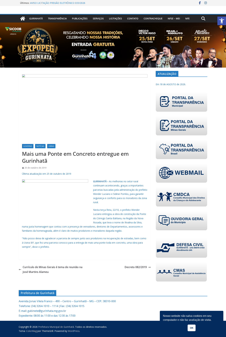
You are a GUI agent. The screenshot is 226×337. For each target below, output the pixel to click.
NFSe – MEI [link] (174, 18)
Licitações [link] (115, 18)
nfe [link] (187, 18)
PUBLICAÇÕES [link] (80, 18)
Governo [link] (27, 146)
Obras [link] (51, 146)
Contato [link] (132, 18)
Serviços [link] (98, 18)
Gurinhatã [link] (36, 18)
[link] (221, 21)
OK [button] (191, 328)
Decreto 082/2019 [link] (136, 267)
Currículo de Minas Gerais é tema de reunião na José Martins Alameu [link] (52, 269)
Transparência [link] (57, 18)
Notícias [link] (40, 146)
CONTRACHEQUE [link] (153, 18)
